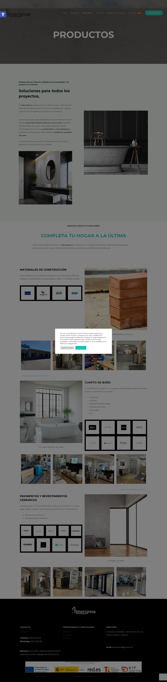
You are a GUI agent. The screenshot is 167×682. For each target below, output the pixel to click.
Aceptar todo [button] (81, 348)
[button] (3, 14)
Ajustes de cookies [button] (67, 348)
